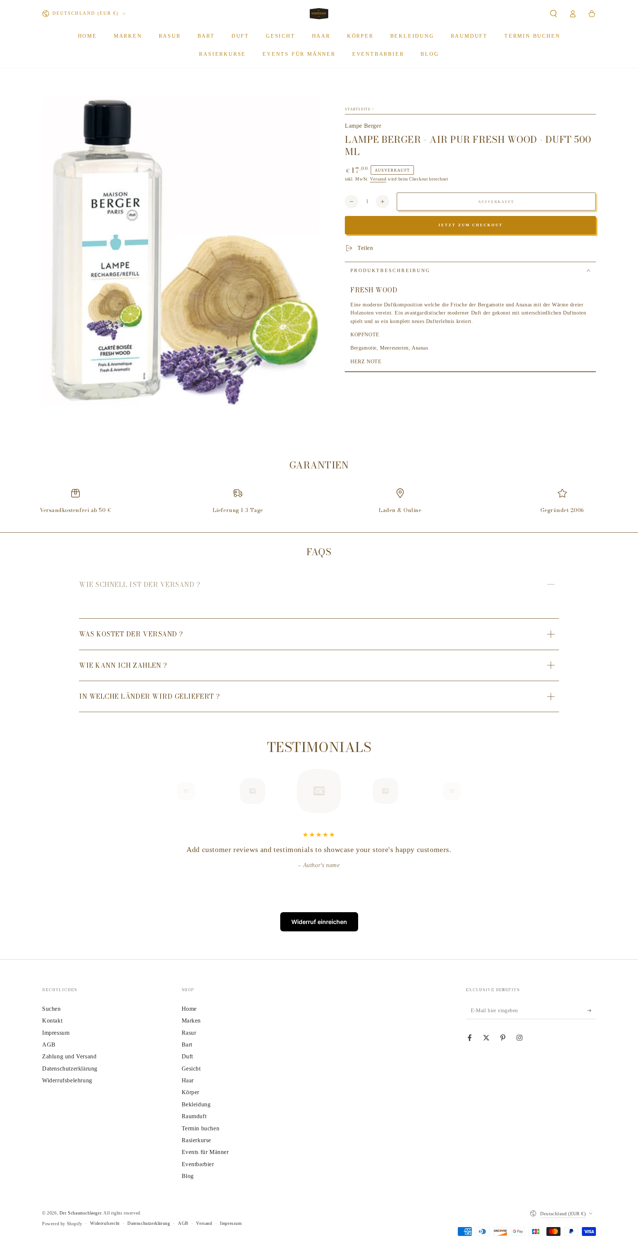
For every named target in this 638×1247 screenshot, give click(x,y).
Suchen (51, 1009)
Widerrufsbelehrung (67, 1080)
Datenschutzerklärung (69, 1068)
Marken (191, 1020)
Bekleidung (196, 1104)
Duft (187, 1056)
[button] (553, 14)
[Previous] (169, 791)
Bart (187, 1044)
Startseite (358, 109)
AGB (49, 1044)
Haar (188, 1080)
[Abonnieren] (591, 1011)
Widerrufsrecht (104, 1223)
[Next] (468, 791)
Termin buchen (201, 1128)
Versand (378, 179)
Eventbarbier (198, 1164)
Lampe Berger (363, 126)
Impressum (55, 1033)
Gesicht (191, 1068)
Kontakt (52, 1020)
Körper (191, 1092)
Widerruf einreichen (319, 921)
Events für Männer (205, 1152)
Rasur (189, 1033)
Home (189, 1009)
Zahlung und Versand (69, 1056)
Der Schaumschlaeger (80, 1213)
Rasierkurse (197, 1140)
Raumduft (194, 1116)
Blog (188, 1176)
